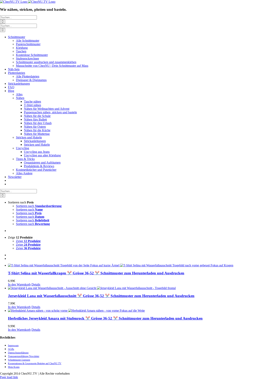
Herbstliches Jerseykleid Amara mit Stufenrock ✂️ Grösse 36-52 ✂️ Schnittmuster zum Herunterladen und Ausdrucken (105, 318)
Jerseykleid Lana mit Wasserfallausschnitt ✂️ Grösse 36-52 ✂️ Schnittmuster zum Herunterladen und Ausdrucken (101, 296)
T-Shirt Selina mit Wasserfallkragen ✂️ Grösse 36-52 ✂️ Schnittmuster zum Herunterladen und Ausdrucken (96, 273)
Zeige (28, 241)
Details (35, 284)
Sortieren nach (39, 206)
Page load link (9, 377)
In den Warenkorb (19, 284)
